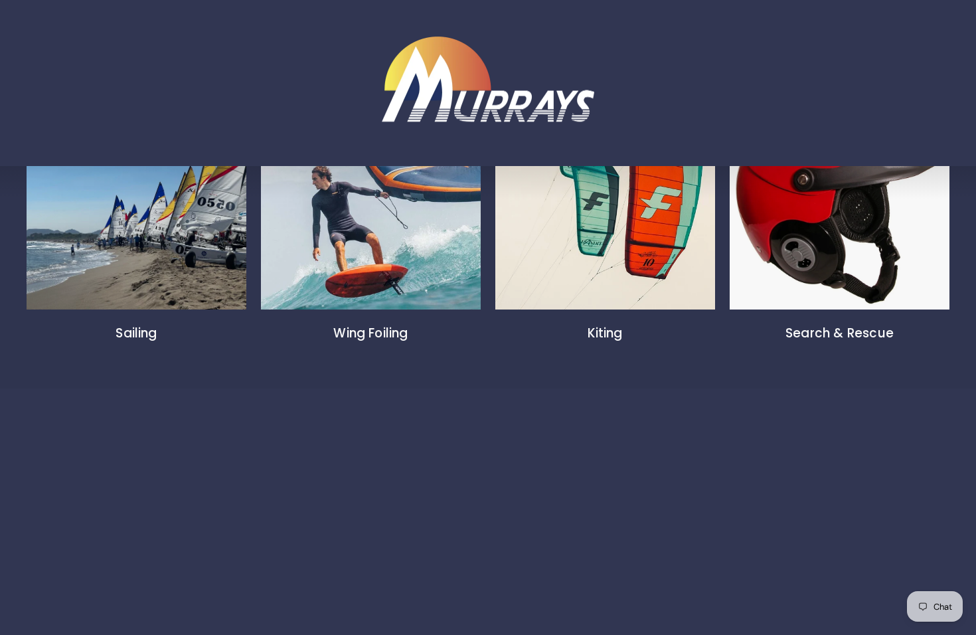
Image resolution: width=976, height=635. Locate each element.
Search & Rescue (839, 333)
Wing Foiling (370, 333)
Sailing (136, 333)
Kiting (605, 333)
